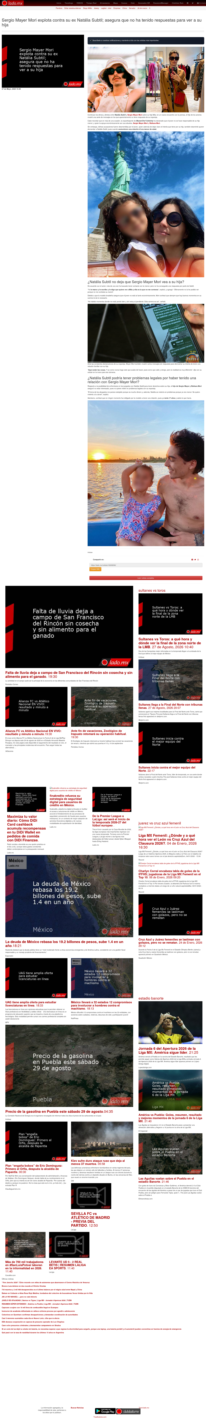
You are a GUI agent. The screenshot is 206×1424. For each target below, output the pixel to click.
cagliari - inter (106, 8)
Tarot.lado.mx (144, 1407)
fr (149, 8)
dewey (96, 8)
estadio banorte (151, 998)
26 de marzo (142, 8)
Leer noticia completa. (146, 578)
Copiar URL (95, 569)
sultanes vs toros (152, 590)
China (124, 8)
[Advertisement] (69, 770)
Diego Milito (87, 8)
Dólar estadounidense (72, 8)
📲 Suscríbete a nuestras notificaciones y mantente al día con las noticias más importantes (124, 40)
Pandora (59, 8)
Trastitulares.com (99, 1417)
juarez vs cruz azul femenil (160, 823)
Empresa (116, 8)
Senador (132, 8)
